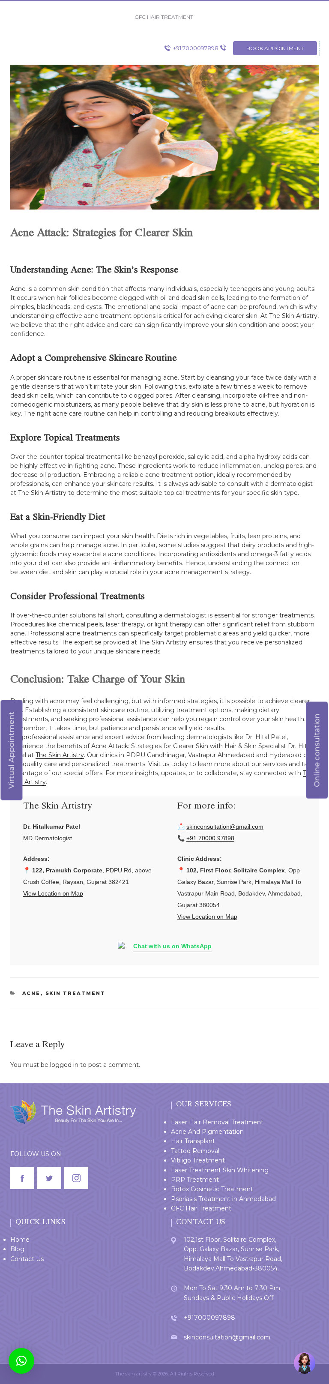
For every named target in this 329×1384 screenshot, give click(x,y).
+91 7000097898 (195, 48)
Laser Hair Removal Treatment (217, 1122)
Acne (31, 993)
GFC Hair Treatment (201, 1208)
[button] (21, 1361)
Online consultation (316, 750)
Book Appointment (275, 48)
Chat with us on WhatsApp (172, 946)
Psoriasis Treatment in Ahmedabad (223, 1199)
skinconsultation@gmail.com (224, 826)
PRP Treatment (195, 1179)
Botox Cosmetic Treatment (212, 1189)
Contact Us (27, 1259)
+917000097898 (209, 1317)
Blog (17, 1249)
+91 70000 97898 (210, 838)
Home (20, 1239)
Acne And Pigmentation (207, 1131)
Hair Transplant (193, 1141)
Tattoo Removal (195, 1151)
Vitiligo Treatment (198, 1160)
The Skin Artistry (60, 755)
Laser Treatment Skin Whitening (220, 1170)
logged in (64, 1065)
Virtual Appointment (11, 750)
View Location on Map (53, 893)
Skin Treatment (75, 993)
